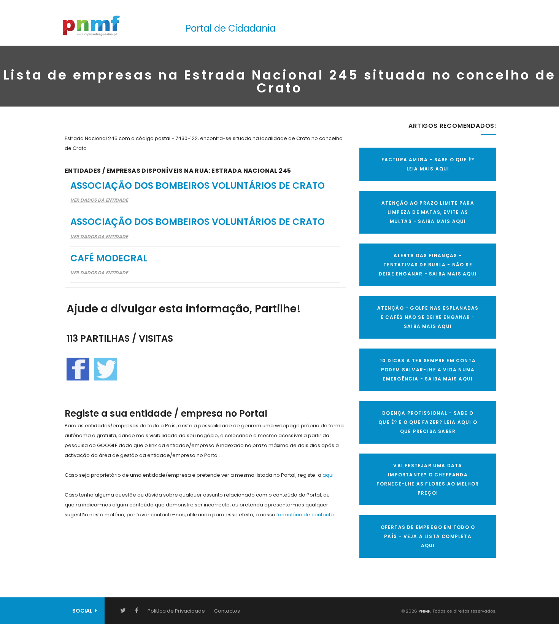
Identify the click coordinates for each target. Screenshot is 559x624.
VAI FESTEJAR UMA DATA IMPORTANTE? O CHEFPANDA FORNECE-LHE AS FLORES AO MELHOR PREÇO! (427, 479)
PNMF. (424, 611)
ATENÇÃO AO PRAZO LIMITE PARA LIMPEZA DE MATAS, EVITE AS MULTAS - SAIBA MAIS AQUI (427, 212)
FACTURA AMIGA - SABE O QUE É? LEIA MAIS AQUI (428, 164)
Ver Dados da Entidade (99, 200)
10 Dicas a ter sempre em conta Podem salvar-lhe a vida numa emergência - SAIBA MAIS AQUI (428, 369)
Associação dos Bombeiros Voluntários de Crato (197, 185)
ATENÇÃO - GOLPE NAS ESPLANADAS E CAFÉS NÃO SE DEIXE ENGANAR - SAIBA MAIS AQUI (428, 317)
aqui (327, 475)
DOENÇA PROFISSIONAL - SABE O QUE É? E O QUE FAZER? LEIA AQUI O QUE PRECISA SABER (427, 422)
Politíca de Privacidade (176, 610)
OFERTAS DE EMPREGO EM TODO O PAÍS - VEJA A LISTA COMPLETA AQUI (428, 536)
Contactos (227, 610)
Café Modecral (109, 258)
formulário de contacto (305, 514)
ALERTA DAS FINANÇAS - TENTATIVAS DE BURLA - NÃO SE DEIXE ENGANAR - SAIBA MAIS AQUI (428, 264)
